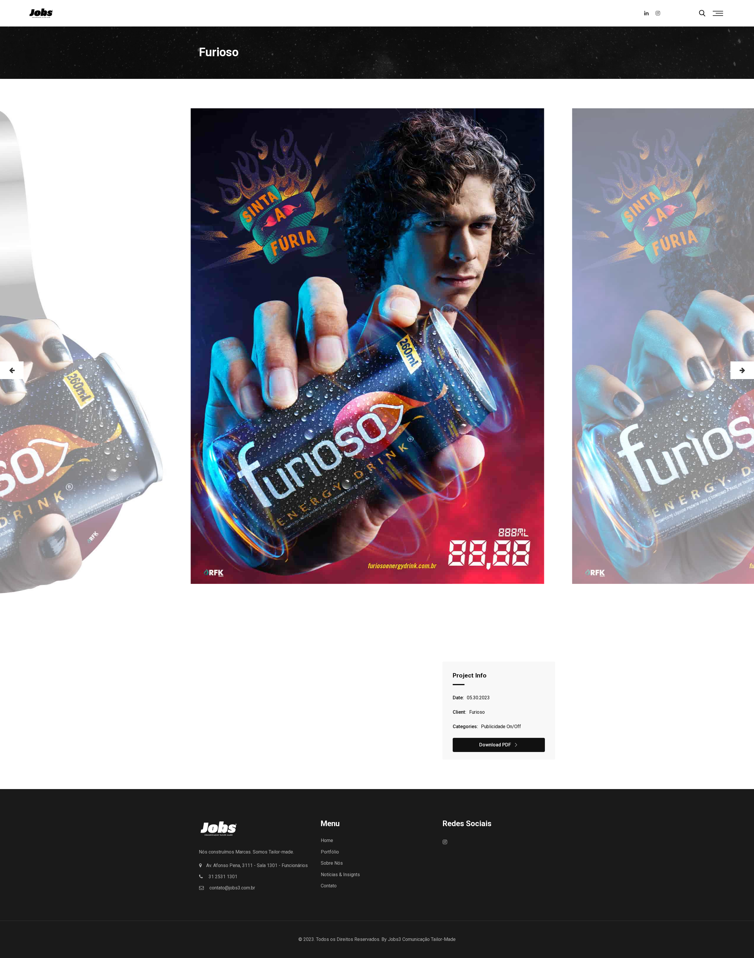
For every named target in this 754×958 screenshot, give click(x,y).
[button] (12, 370)
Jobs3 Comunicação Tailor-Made (422, 939)
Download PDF (495, 745)
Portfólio (330, 852)
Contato (329, 886)
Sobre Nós (332, 863)
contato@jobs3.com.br (232, 888)
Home (327, 840)
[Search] (702, 13)
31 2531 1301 (223, 876)
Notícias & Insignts (340, 874)
